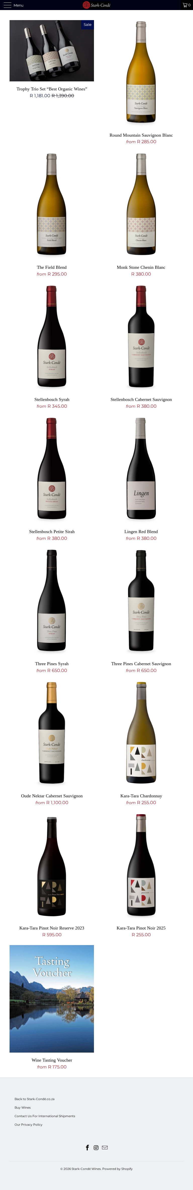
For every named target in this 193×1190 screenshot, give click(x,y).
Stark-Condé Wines (86, 1169)
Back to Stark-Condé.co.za (35, 1099)
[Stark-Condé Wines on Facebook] (87, 1148)
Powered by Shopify (117, 1169)
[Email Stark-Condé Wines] (105, 1148)
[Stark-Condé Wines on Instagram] (96, 1148)
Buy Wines (23, 1107)
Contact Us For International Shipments (45, 1116)
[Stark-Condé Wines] (96, 5)
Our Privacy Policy (28, 1124)
